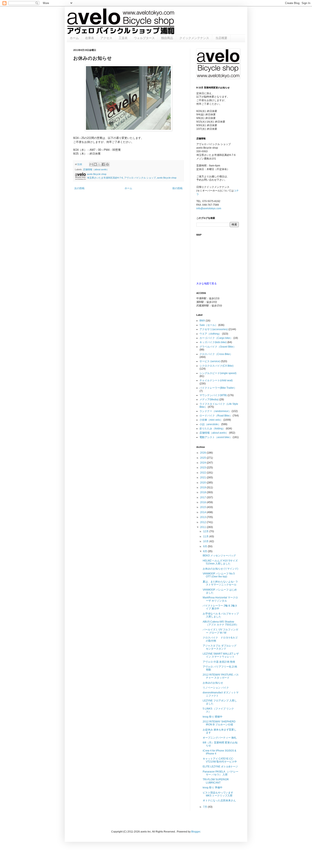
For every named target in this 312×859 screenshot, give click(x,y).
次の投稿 (79, 188)
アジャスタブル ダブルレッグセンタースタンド (219, 647)
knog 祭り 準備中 (212, 787)
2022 (203, 472)
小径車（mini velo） (211, 419)
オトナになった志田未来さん (219, 800)
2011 (203, 527)
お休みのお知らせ (213, 682)
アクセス (106, 38)
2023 (203, 467)
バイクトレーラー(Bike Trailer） (218, 387)
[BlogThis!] (95, 164)
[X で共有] (99, 164)
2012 (203, 522)
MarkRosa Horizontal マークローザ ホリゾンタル (220, 599)
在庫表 (89, 38)
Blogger (195, 831)
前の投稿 (177, 188)
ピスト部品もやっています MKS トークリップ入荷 (218, 794)
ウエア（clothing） (210, 333)
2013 (203, 517)
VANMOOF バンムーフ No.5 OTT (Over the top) (219, 575)
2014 (203, 512)
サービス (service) (210, 361)
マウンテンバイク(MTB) (213, 395)
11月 (206, 536)
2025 (203, 457)
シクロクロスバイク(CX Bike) (216, 365)
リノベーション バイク (216, 687)
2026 (203, 452)
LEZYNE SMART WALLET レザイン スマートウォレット (221, 655)
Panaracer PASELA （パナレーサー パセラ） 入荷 (220, 773)
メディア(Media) (209, 399)
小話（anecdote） (210, 424)
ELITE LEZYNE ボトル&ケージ (220, 766)
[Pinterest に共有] (107, 164)
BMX (202, 320)
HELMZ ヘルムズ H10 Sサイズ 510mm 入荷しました (220, 562)
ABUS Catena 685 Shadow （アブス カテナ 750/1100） (221, 623)
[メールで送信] (91, 164)
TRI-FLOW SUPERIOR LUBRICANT (216, 781)
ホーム (74, 38)
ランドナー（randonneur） (215, 411)
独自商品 (167, 38)
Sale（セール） (209, 325)
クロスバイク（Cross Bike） (216, 354)
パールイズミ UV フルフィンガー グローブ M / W (220, 631)
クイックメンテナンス (194, 38)
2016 (203, 502)
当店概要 (221, 38)
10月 (206, 541)
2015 (203, 507)
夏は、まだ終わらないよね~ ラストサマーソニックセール (220, 583)
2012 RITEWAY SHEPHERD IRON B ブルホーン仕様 (219, 723)
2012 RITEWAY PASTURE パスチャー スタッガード (221, 676)
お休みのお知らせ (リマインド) (220, 568)
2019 (203, 487)
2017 (203, 497)
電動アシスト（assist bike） (216, 437)
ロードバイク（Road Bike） (216, 415)
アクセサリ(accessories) (214, 329)
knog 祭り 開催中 (212, 716)
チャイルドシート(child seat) (216, 380)
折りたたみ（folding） (212, 428)
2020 (203, 482)
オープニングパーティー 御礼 (219, 737)
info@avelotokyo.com (208, 208)
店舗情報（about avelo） (96, 169)
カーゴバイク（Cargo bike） (216, 338)
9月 (205, 546)
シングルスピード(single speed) (218, 373)
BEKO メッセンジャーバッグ (219, 555)
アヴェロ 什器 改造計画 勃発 (219, 661)
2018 (203, 492)
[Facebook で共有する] (103, 164)
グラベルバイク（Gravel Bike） (218, 346)
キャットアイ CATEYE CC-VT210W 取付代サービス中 (220, 760)
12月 (206, 531)
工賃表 (123, 38)
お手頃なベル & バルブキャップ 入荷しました (221, 615)
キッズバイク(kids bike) (213, 342)
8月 (205, 551)
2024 (203, 462)
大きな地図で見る (206, 283)
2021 (203, 477)
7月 (205, 806)
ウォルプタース (144, 38)
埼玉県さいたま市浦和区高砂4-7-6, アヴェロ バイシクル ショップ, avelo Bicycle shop (131, 177)
